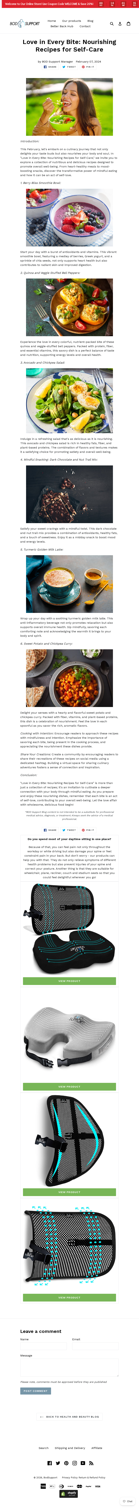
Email (76, 1339)
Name (24, 1339)
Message (26, 1355)
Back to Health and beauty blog (72, 1416)
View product (69, 981)
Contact (85, 26)
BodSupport (50, 1477)
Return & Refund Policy (92, 1477)
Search (44, 1448)
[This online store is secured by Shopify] (68, 1497)
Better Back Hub (61, 26)
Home (52, 21)
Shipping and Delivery (70, 1448)
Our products (71, 21)
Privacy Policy (70, 1477)
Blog (90, 21)
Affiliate (96, 1448)
